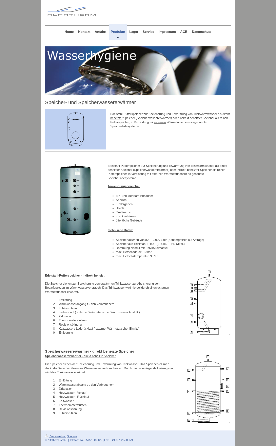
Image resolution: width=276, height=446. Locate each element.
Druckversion (57, 436)
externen (160, 122)
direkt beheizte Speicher (100, 356)
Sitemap (72, 436)
